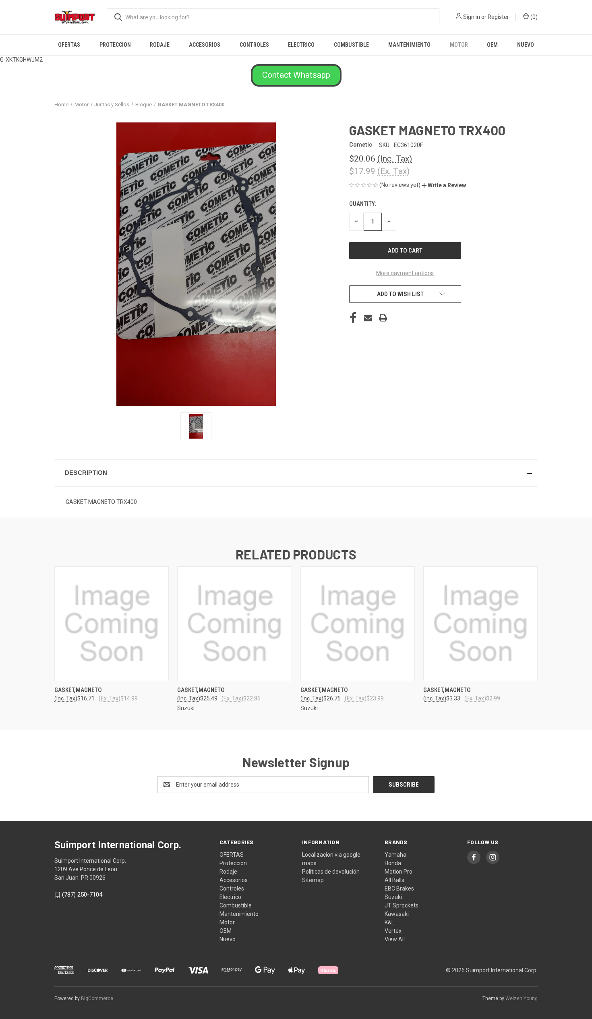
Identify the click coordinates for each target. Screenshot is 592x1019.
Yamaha (395, 854)
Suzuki (393, 897)
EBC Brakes (399, 888)
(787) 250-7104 (82, 894)
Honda (393, 863)
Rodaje (160, 44)
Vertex (393, 931)
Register (498, 17)
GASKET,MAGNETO (78, 690)
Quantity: (362, 204)
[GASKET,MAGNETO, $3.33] (480, 623)
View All (395, 939)
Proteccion (115, 44)
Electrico (301, 44)
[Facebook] (353, 317)
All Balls (394, 880)
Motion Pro (398, 871)
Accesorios (204, 44)
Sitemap (313, 880)
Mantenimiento (409, 44)
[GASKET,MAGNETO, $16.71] (111, 623)
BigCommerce (97, 998)
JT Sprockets (401, 905)
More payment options (405, 273)
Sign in (471, 17)
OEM (492, 44)
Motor (459, 44)
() (533, 17)
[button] (296, 75)
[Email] (368, 317)
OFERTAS (69, 44)
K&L (389, 922)
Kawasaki (397, 914)
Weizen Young (521, 998)
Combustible (351, 44)
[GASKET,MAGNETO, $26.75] (357, 623)
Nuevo (525, 44)
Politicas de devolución (331, 871)
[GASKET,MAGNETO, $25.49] (234, 623)
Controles (254, 44)
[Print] (383, 317)
